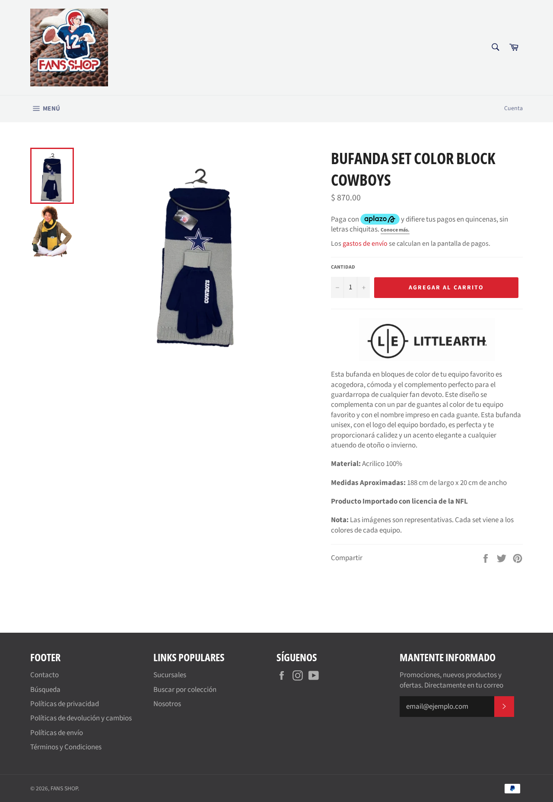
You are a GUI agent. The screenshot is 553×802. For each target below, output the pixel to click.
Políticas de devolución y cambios (81, 718)
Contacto (44, 675)
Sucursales (169, 675)
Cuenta (513, 108)
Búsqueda (45, 690)
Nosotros (167, 704)
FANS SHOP (64, 788)
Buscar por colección (184, 690)
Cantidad (343, 267)
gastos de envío (365, 243)
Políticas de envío (56, 733)
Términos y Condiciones (66, 747)
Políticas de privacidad (64, 704)
